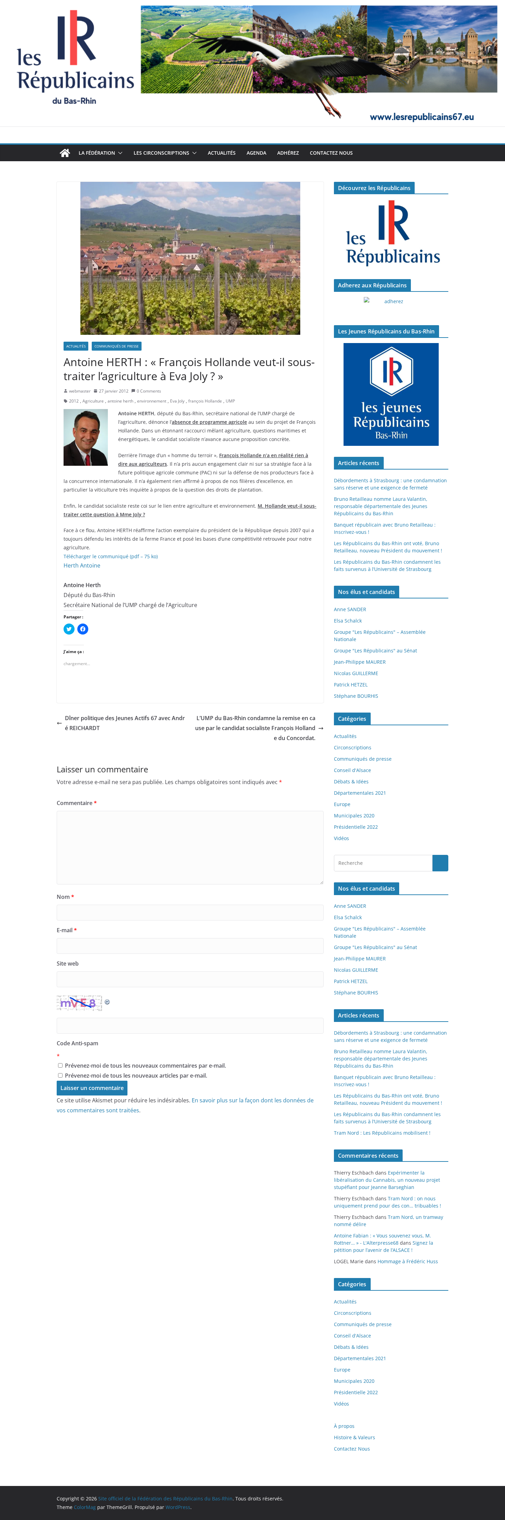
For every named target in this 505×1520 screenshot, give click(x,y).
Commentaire (77, 803)
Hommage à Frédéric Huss (408, 1261)
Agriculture (93, 401)
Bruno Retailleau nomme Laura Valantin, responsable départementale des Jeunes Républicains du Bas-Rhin (380, 506)
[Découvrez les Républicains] (391, 233)
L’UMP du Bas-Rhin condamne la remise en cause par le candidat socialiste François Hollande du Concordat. (255, 728)
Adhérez (288, 153)
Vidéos (341, 838)
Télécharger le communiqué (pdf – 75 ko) (111, 556)
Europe (342, 804)
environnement (151, 401)
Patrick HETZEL (351, 684)
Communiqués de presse (116, 346)
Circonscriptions (352, 747)
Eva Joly (177, 401)
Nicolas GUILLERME (356, 673)
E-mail (67, 930)
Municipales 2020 (354, 815)
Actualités (222, 153)
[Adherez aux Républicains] (391, 305)
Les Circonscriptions (161, 153)
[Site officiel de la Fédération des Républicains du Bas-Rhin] (252, 5)
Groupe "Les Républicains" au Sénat (375, 650)
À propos (344, 1426)
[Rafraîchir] (107, 1000)
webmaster (80, 391)
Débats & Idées (351, 781)
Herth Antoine (82, 565)
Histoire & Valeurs (354, 1437)
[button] (119, 153)
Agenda (256, 153)
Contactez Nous (331, 153)
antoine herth (120, 401)
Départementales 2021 (360, 793)
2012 (74, 401)
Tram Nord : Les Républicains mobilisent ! (382, 1133)
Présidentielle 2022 (356, 827)
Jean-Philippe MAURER (360, 662)
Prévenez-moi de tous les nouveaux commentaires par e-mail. (145, 1065)
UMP (230, 401)
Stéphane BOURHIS (356, 696)
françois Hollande (205, 401)
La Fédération (97, 153)
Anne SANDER (350, 609)
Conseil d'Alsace (352, 770)
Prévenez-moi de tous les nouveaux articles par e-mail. (136, 1075)
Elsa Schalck (348, 620)
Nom (65, 897)
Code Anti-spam (77, 1043)
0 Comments (149, 391)
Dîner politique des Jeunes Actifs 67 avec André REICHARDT (125, 723)
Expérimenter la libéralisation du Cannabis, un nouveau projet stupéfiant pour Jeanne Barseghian (387, 1179)
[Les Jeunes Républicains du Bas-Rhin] (391, 394)
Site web (68, 963)
